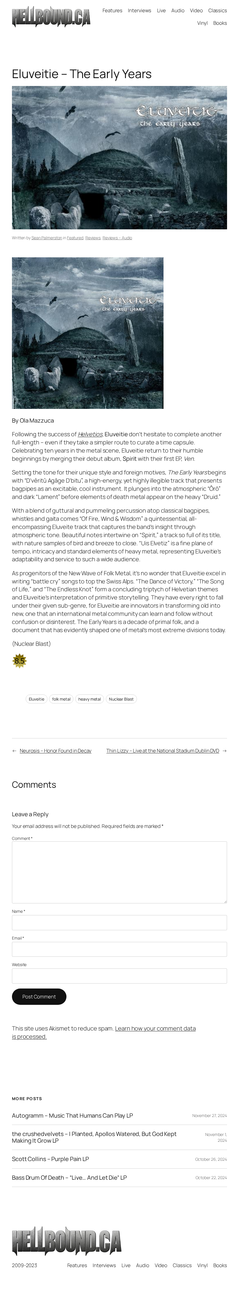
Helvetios (90, 434)
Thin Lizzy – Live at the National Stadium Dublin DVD (162, 750)
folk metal (61, 699)
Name (18, 911)
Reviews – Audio (117, 237)
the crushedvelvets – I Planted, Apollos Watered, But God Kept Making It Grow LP (94, 1137)
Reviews (93, 237)
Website (19, 964)
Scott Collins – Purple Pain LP (50, 1159)
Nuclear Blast (121, 699)
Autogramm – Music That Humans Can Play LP (72, 1115)
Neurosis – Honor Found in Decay (56, 750)
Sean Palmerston (46, 237)
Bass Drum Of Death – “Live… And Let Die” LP (69, 1177)
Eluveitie (36, 699)
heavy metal (89, 699)
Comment (22, 838)
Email (18, 938)
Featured (75, 237)
